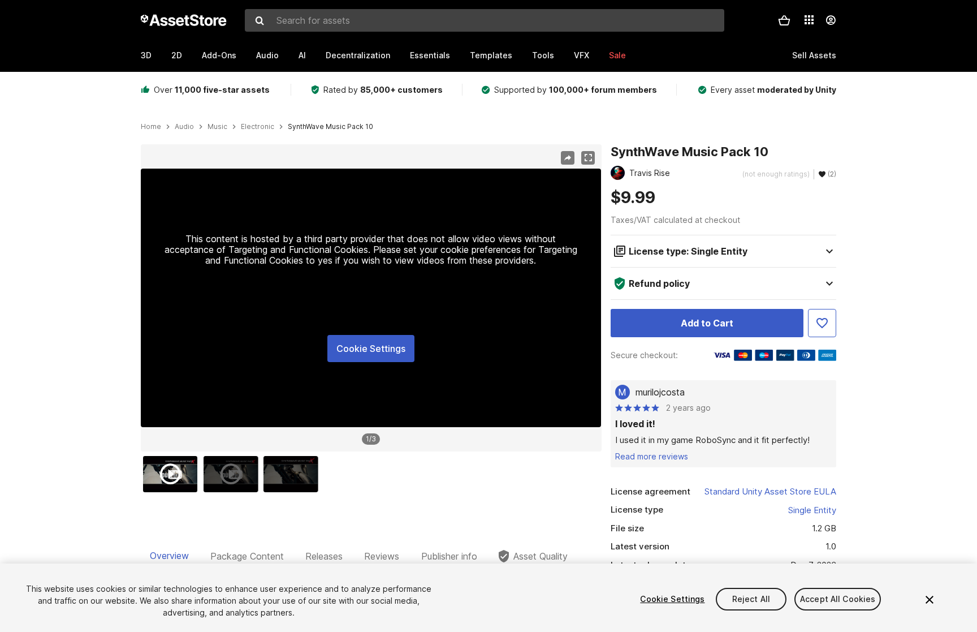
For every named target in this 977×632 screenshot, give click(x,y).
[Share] (567, 158)
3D (146, 55)
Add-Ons (219, 55)
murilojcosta (660, 392)
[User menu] (830, 20)
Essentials (430, 55)
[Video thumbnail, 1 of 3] (173, 474)
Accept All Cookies (838, 599)
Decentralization (358, 55)
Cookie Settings (370, 348)
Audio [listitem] (184, 127)
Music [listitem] (217, 127)
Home (151, 127)
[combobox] (484, 20)
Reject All (751, 599)
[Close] (929, 599)
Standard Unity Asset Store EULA (770, 491)
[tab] (169, 556)
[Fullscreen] (588, 158)
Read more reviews (651, 456)
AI (302, 55)
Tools (543, 55)
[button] (784, 20)
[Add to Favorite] (822, 323)
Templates (491, 55)
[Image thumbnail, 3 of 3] (293, 474)
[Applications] (809, 20)
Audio (267, 55)
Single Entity (812, 510)
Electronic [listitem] (257, 127)
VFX (581, 55)
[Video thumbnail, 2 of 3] (233, 474)
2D (176, 55)
